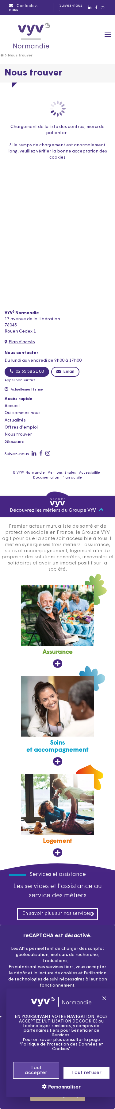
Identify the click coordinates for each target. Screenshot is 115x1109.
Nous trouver (18, 434)
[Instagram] (102, 8)
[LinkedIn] (89, 8)
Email (68, 371)
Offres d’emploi (21, 427)
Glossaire (15, 442)
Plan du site (72, 477)
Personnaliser (64, 1087)
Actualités (15, 420)
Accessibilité (89, 473)
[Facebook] (95, 8)
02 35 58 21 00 (29, 371)
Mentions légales (62, 473)
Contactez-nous (24, 8)
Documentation (46, 477)
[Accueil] (2, 55)
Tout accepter (36, 1070)
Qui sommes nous (22, 413)
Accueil (12, 406)
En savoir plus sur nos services (56, 913)
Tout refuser (86, 1072)
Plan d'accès (22, 342)
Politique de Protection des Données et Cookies (62, 1046)
